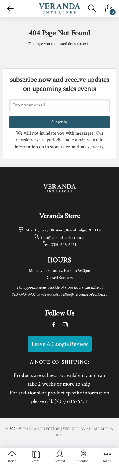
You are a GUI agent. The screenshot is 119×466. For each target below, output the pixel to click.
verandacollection (39, 429)
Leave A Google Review (59, 344)
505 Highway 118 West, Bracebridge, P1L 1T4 (63, 230)
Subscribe (59, 122)
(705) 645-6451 (63, 244)
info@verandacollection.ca (63, 237)
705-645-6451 (23, 294)
